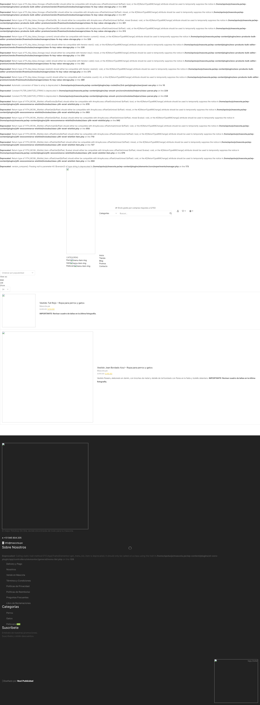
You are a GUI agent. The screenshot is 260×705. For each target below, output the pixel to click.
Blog (101, 261)
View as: (3, 276)
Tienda (102, 258)
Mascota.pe (45, 306)
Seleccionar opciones (18, 311)
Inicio (101, 255)
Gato (68, 263)
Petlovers (70, 266)
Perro (68, 260)
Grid (2, 280)
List (1, 283)
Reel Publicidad (25, 681)
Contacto (103, 266)
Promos (102, 263)
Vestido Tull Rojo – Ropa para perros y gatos (62, 303)
